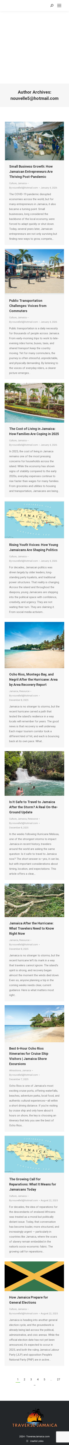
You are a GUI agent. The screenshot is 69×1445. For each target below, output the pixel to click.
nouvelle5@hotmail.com (34, 98)
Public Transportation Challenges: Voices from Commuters (28, 306)
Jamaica (22, 183)
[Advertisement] (34, 47)
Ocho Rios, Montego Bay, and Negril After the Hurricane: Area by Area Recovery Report (33, 679)
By (23, 187)
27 (58, 1379)
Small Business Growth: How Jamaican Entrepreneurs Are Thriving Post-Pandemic (31, 171)
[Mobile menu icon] (59, 5)
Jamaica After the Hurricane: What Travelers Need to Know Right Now (31, 928)
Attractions (15, 1070)
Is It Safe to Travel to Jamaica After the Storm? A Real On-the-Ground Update (33, 807)
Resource (24, 691)
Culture (13, 183)
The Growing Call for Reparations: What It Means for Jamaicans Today (32, 1184)
